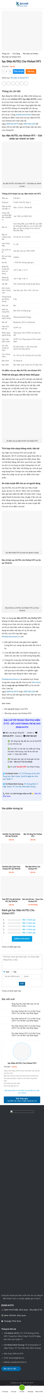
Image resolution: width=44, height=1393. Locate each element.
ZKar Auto (36, 682)
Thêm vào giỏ (19, 71)
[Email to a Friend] (17, 83)
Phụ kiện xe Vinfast (30, 54)
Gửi (22, 984)
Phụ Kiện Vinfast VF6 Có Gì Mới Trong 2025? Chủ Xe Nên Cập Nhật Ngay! (26, 1012)
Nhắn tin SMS (39, 1391)
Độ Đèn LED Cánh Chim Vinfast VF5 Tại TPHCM (11, 868)
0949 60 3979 (18, 1354)
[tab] (22, 92)
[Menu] (4, 4)
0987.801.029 (29, 124)
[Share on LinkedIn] (26, 83)
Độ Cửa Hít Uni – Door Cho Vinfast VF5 (32, 900)
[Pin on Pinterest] (22, 83)
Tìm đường (5, 1391)
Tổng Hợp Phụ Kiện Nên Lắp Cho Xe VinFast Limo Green (25, 1005)
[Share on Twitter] (13, 83)
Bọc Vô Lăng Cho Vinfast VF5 (33, 835)
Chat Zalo (13, 1391)
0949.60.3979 (12, 124)
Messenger (30, 1391)
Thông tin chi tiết (11, 91)
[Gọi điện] (22, 1387)
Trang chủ (5, 54)
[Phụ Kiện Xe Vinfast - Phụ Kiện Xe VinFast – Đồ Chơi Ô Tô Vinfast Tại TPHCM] (22, 4)
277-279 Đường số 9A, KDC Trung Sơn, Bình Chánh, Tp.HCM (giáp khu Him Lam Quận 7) (21, 776)
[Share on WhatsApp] (4, 83)
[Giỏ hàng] (41, 4)
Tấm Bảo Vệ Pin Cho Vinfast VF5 (32, 868)
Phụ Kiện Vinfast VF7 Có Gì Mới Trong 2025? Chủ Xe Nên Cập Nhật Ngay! (26, 1020)
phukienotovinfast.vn (19, 1362)
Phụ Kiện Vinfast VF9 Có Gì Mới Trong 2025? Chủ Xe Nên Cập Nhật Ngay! (26, 1034)
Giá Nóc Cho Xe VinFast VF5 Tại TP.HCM (11, 835)
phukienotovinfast (23, 115)
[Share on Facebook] (8, 83)
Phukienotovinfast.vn (11, 637)
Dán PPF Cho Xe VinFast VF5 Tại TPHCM (11, 900)
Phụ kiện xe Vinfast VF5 (11, 57)
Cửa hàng (16, 54)
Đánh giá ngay (22, 939)
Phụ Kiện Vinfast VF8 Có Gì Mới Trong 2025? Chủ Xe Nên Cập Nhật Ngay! (26, 1027)
